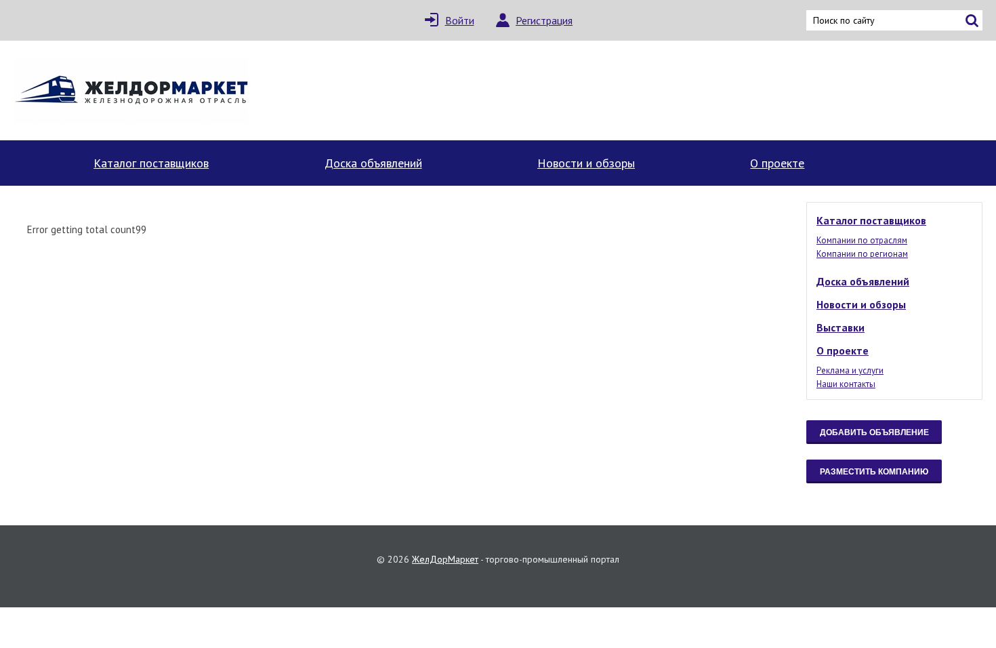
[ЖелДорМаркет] (132, 90)
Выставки (840, 327)
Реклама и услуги (850, 370)
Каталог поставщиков (151, 163)
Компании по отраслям (861, 240)
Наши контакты (845, 384)
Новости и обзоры (586, 163)
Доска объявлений (373, 163)
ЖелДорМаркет (445, 559)
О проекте (777, 163)
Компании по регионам (862, 254)
